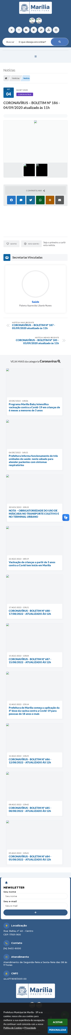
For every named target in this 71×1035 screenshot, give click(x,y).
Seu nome (9, 891)
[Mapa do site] (48, 30)
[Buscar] (59, 42)
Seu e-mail (10, 901)
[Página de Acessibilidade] (56, 30)
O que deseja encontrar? (17, 35)
